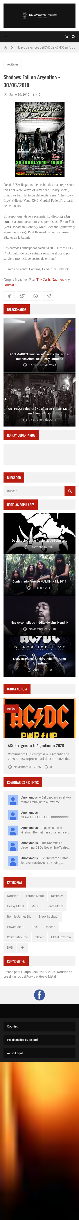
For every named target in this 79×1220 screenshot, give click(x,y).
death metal (55, 906)
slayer (39, 937)
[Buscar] (73, 37)
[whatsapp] (35, 296)
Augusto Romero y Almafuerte (37, 47)
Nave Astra (59, 279)
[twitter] (22, 296)
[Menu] (5, 37)
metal (35, 906)
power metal (15, 927)
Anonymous (29, 797)
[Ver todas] (22, 948)
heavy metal (15, 906)
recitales (12, 64)
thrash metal (35, 896)
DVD (10, 947)
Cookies (12, 1026)
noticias (12, 896)
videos (50, 927)
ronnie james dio (19, 916)
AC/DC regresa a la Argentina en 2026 (36, 745)
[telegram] (48, 296)
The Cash (43, 279)
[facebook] (9, 296)
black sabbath (49, 916)
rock (35, 927)
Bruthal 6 (10, 285)
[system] (67, 37)
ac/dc (11, 708)
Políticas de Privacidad (22, 1040)
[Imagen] (39, 717)
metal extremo (61, 937)
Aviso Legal (15, 1053)
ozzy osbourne (17, 937)
